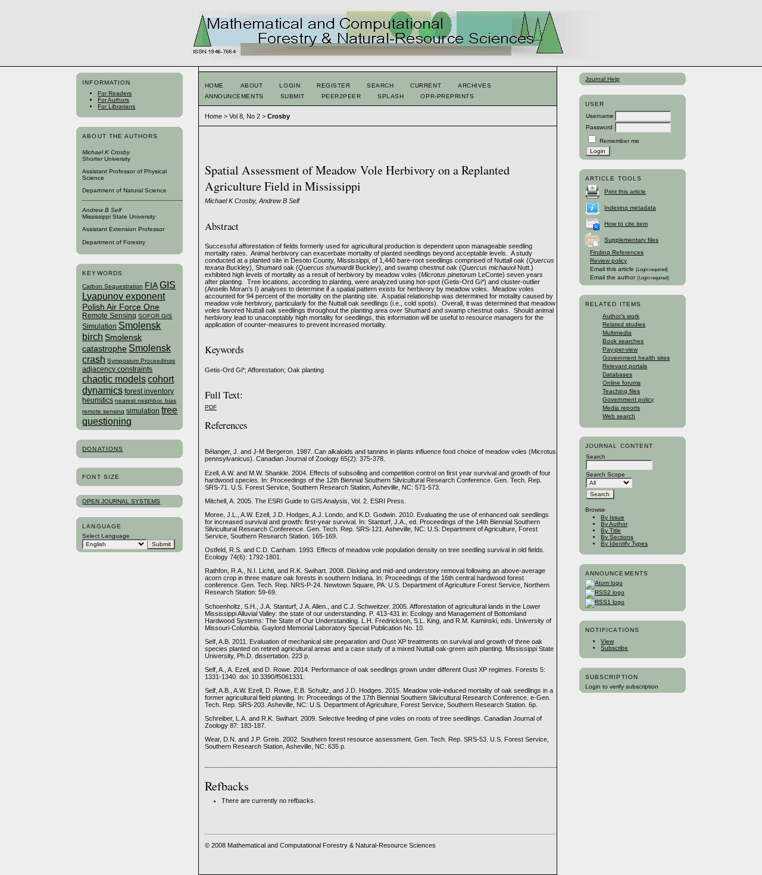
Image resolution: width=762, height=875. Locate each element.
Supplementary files (631, 239)
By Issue (612, 517)
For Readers (115, 93)
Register (333, 85)
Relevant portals (624, 366)
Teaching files (621, 391)
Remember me (619, 141)
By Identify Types (624, 543)
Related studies (623, 324)
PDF (211, 407)
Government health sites (636, 357)
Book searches (623, 341)
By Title (611, 530)
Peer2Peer (341, 96)
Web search (618, 416)
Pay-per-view (620, 349)
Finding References (617, 252)
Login (289, 85)
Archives (474, 85)
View (607, 641)
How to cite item (626, 223)
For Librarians (116, 106)
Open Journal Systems (121, 501)
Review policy (608, 260)
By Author (614, 524)
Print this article (625, 191)
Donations (102, 449)
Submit (292, 96)
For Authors (113, 99)
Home (214, 85)
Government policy (628, 399)
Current (425, 85)
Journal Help (602, 79)
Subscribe (614, 647)
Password (599, 127)
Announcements (234, 96)
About (252, 85)
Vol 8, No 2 (244, 116)
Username (600, 116)
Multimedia (617, 332)
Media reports (621, 407)
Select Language (106, 536)
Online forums (621, 382)
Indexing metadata (630, 207)
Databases (617, 374)
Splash (390, 96)
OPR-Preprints (447, 96)
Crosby (278, 116)
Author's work (620, 316)
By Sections (617, 537)
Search (380, 85)
